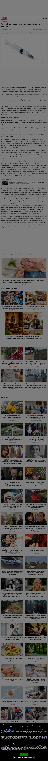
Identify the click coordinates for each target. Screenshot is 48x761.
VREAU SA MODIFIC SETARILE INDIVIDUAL (24, 757)
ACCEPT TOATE (24, 754)
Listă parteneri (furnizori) (6, 750)
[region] (24, 742)
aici (44, 736)
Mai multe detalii (11, 730)
